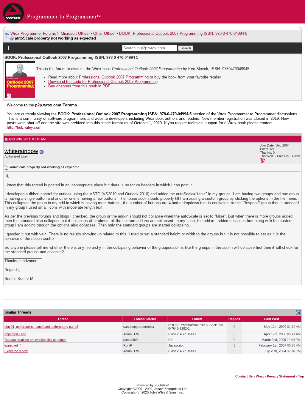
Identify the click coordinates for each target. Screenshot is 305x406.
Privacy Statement (281, 376)
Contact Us (244, 376)
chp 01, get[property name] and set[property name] (41, 326)
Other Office (103, 33)
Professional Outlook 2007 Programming (114, 77)
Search (185, 48)
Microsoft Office (74, 33)
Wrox (260, 376)
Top (301, 376)
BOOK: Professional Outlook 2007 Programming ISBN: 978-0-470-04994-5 (183, 33)
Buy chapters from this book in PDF (79, 86)
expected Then (15, 334)
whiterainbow (21, 151)
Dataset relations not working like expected (35, 340)
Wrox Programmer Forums (33, 33)
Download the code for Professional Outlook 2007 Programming (103, 81)
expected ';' (12, 345)
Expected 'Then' (16, 351)
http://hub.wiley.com (24, 127)
